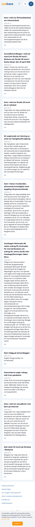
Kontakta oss (6, 500)
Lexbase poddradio (8, 486)
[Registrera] (31, 4)
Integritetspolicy (7, 503)
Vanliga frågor (6, 489)
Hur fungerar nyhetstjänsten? (11, 493)
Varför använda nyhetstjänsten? (12, 496)
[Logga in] (25, 4)
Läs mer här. (6, 519)
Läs (5, 45)
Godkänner (17, 523)
